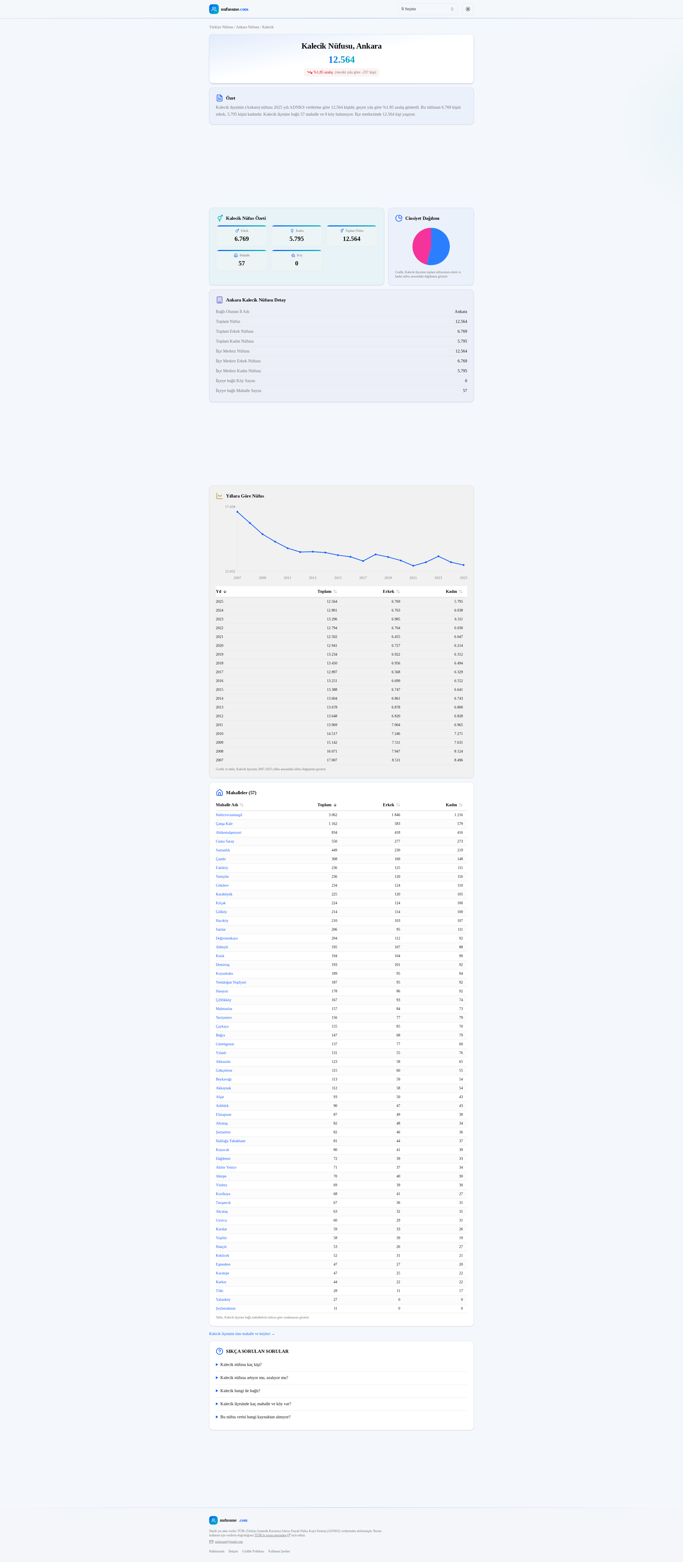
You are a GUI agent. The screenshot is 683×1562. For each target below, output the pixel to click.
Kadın (451, 591)
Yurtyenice (224, 1018)
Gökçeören (224, 1070)
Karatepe (222, 1273)
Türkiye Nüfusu (221, 27)
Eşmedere (223, 1264)
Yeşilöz (221, 1238)
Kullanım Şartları (279, 1551)
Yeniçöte (222, 877)
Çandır (221, 859)
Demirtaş (222, 965)
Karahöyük (224, 894)
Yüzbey (221, 1185)
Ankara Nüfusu (247, 27)
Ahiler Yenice (226, 1167)
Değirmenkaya (227, 938)
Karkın (221, 1282)
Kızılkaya (223, 1194)
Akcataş (222, 1211)
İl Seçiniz (409, 9)
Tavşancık (223, 1203)
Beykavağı (224, 1079)
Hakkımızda (216, 1551)
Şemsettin (223, 1132)
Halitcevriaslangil (229, 815)
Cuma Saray (225, 841)
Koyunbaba (224, 974)
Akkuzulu (223, 1062)
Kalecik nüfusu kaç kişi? (241, 1364)
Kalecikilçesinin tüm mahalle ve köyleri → (242, 1334)
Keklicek (222, 1256)
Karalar (221, 1229)
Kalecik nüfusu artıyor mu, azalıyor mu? (254, 1377)
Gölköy (221, 912)
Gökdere (222, 885)
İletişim (233, 1551)
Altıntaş (222, 1123)
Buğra (220, 1035)
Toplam (324, 591)
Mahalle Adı (227, 804)
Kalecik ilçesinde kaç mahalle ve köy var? (255, 1404)
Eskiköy (222, 868)
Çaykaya (222, 1026)
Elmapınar (224, 1115)
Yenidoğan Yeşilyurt (231, 982)
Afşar (220, 1097)
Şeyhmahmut (226, 1308)
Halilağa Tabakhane (230, 1141)
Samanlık (223, 850)
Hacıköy (222, 921)
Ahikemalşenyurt (228, 833)
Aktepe (221, 1176)
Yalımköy (223, 1300)
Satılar (221, 929)
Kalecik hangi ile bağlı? (240, 1390)
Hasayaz (222, 991)
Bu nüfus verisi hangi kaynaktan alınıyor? (255, 1417)
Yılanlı (221, 1053)
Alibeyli (222, 947)
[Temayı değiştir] (468, 9)
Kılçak (221, 903)
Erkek (388, 591)
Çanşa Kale (224, 824)
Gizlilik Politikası (253, 1551)
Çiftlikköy (223, 1000)
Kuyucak (222, 1150)
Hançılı (221, 1247)
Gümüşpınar (225, 1044)
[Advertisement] (341, 166)
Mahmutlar (224, 1009)
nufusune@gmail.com (229, 1542)
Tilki (219, 1291)
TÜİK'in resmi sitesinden (270, 1535)
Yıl (218, 591)
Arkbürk (222, 1106)
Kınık (220, 956)
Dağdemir (223, 1159)
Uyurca (221, 1220)
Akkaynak (223, 1088)
